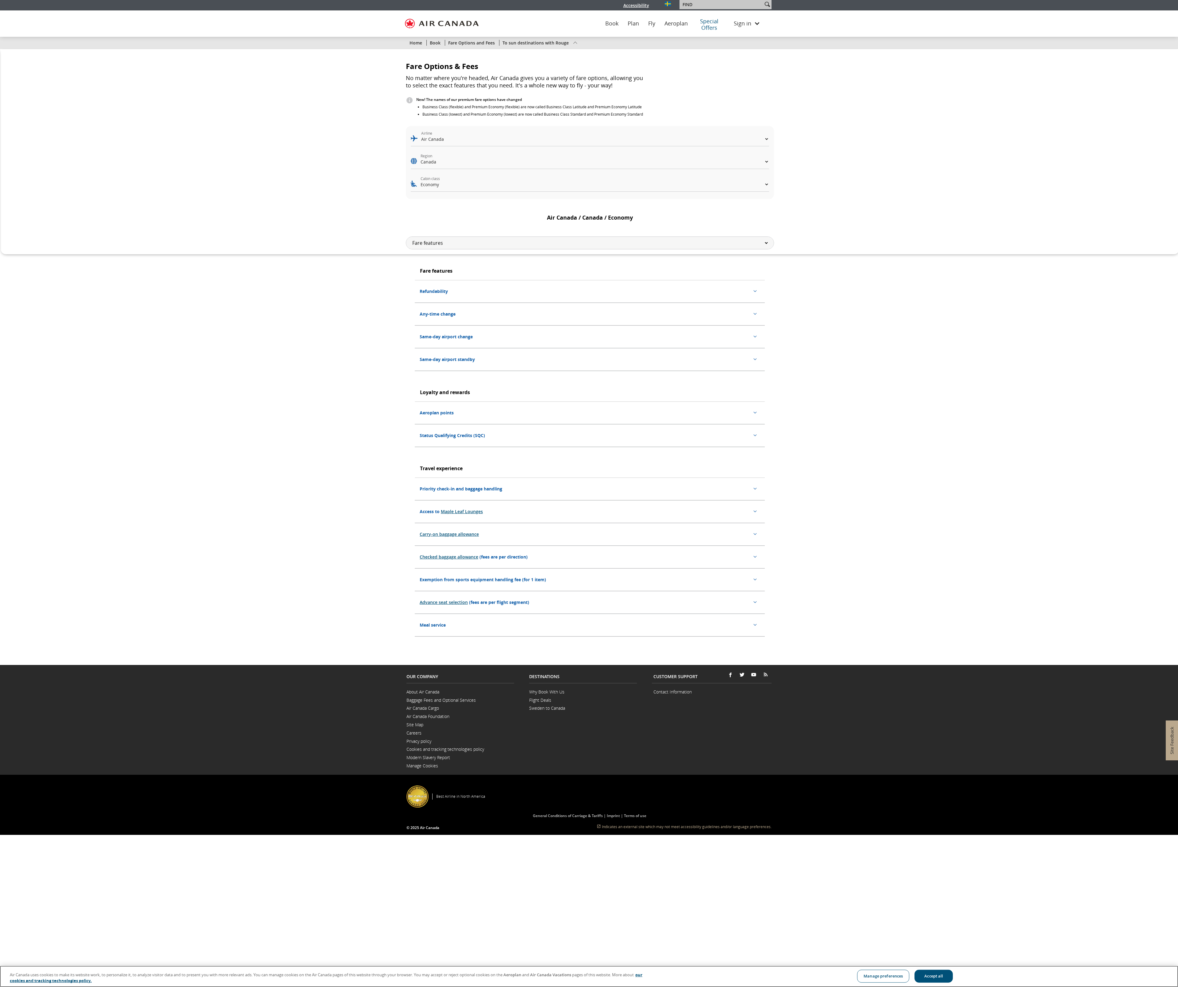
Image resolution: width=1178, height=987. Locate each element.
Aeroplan (676, 23)
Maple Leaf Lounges (462, 511)
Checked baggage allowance (449, 557)
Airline (426, 133)
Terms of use (635, 815)
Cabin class (430, 178)
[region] (589, 976)
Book (611, 23)
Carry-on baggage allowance (449, 534)
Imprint (613, 815)
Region (426, 156)
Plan (633, 23)
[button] (767, 4)
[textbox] (721, 4)
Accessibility (636, 5)
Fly (651, 23)
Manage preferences (883, 976)
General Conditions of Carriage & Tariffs (568, 815)
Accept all (933, 976)
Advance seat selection (444, 602)
